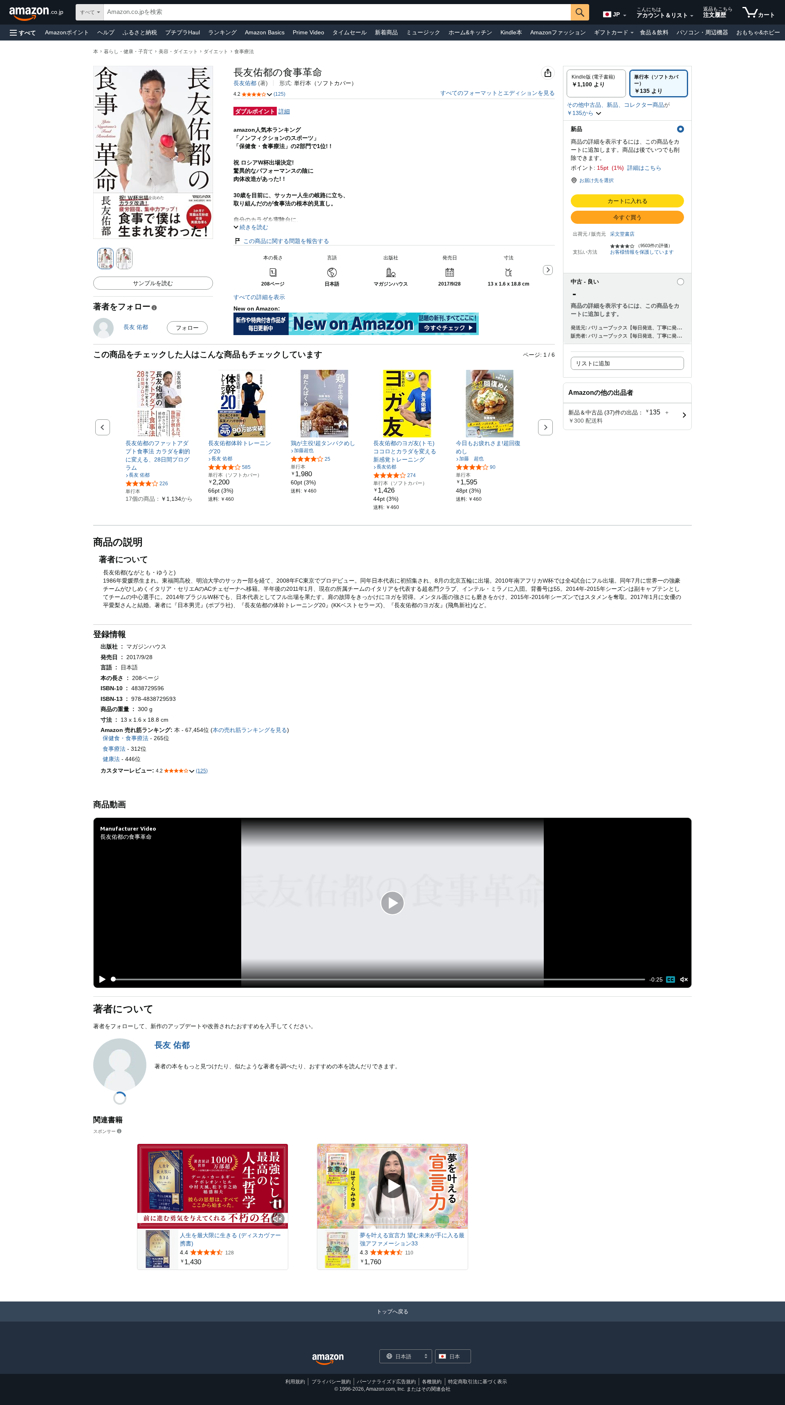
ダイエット (216, 51)
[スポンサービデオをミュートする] (278, 1219)
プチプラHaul (182, 32)
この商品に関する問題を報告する (286, 241)
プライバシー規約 (331, 1382)
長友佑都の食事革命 (126, 836)
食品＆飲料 (654, 32)
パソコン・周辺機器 (702, 32)
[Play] (100, 979)
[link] (159, 455)
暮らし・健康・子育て (128, 51)
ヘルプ (105, 32)
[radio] (596, 83)
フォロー (187, 327)
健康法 (111, 759)
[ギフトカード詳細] (632, 33)
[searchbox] (337, 12)
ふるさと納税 (140, 32)
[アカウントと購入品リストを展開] (691, 16)
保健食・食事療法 (125, 738)
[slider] (378, 979)
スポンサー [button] (104, 1131)
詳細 (284, 111)
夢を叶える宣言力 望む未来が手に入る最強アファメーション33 (412, 1239)
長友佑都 (244, 83)
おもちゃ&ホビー (758, 32)
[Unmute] (684, 979)
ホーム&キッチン (470, 32)
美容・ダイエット (178, 51)
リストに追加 (593, 363)
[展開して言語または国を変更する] (624, 15)
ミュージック (423, 32)
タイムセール (349, 32)
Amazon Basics (265, 32)
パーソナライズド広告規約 (386, 1382)
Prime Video (308, 32)
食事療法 (244, 51)
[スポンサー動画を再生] (392, 1186)
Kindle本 (511, 32)
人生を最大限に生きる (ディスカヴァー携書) (230, 1239)
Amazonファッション (558, 32)
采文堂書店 (622, 234)
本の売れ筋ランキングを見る (250, 730)
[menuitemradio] (670, 979)
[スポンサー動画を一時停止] (278, 1204)
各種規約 (432, 1382)
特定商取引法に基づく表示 (477, 1382)
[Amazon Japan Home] (327, 1359)
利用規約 (295, 1382)
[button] (23, 33)
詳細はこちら (644, 167)
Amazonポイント (67, 32)
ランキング (222, 32)
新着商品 (386, 32)
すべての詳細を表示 (259, 297)
